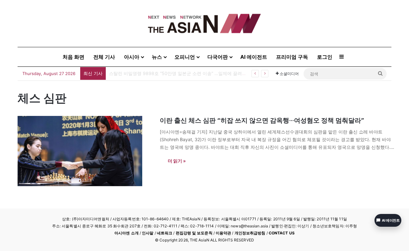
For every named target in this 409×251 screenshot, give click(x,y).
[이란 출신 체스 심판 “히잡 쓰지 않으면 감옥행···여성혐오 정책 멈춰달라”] (85, 151)
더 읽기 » (177, 161)
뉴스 (157, 57)
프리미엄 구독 (292, 57)
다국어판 (217, 57)
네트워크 (164, 233)
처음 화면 (73, 57)
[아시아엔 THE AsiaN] (204, 23)
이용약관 (223, 233)
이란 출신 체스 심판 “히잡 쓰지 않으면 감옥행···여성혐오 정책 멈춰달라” (262, 120)
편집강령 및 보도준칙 (194, 233)
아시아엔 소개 (126, 233)
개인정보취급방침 (250, 233)
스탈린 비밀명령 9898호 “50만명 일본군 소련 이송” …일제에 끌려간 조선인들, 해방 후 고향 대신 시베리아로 (218, 73)
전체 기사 (104, 57)
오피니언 (184, 57)
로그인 (324, 57)
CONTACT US (282, 233)
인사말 (147, 233)
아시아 (131, 57)
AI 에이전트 (253, 57)
